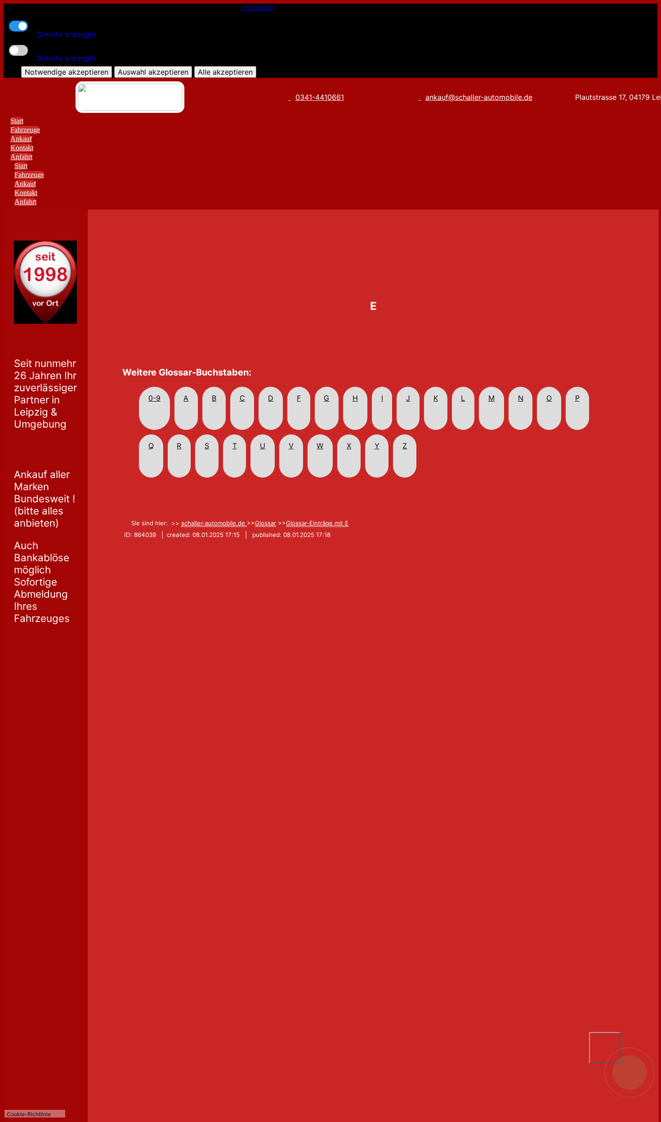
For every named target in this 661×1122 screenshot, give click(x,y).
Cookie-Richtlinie (29, 1114)
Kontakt (21, 148)
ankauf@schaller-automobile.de (478, 97)
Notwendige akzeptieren (66, 71)
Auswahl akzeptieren (153, 71)
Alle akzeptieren (225, 71)
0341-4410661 (319, 97)
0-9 (154, 397)
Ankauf (21, 139)
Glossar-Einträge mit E (317, 523)
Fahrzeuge (25, 130)
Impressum (257, 7)
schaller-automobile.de (214, 523)
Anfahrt (21, 157)
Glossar (265, 523)
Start (16, 121)
